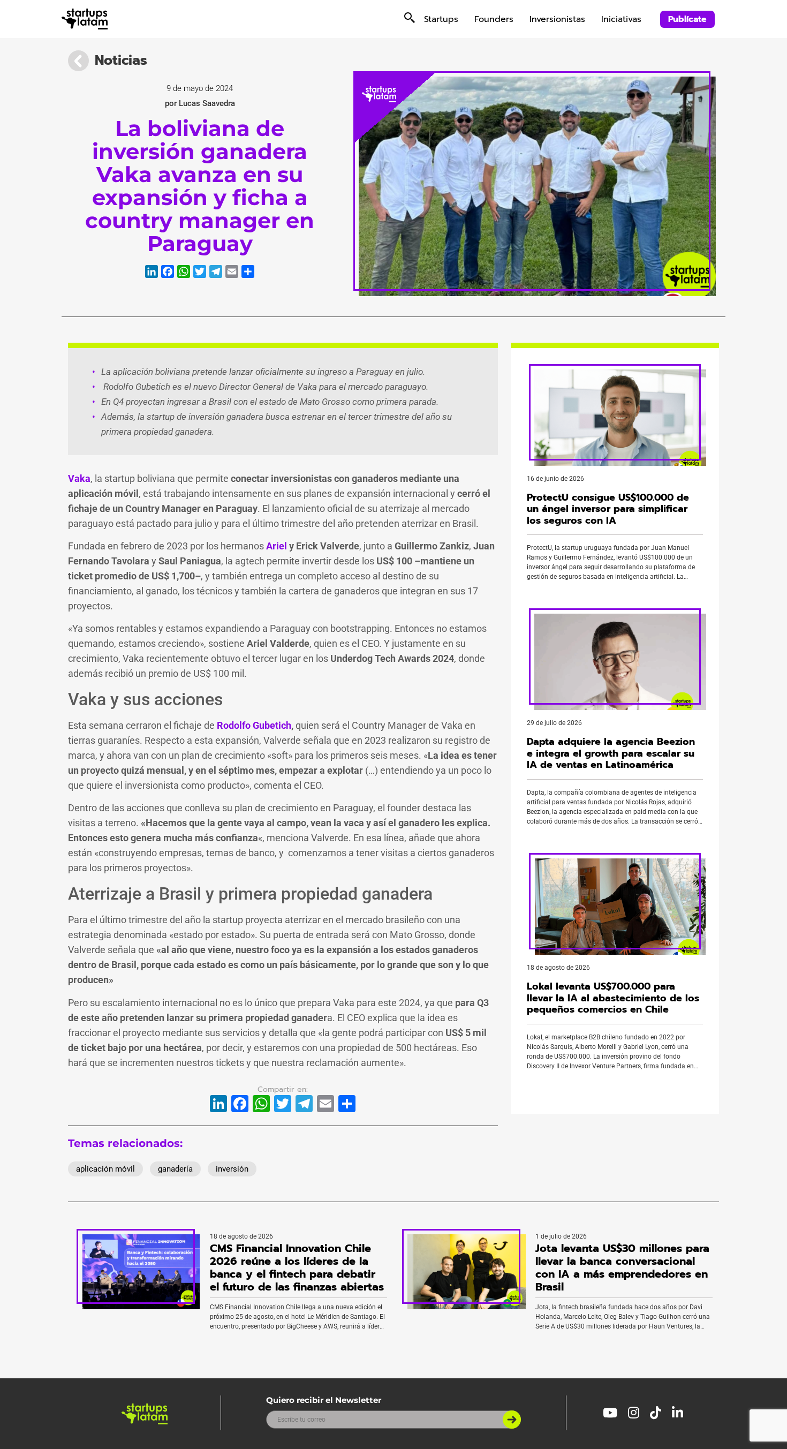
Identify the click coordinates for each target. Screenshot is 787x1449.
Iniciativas (621, 19)
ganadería (175, 1169)
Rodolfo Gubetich (254, 725)
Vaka (79, 478)
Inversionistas (557, 19)
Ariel (276, 546)
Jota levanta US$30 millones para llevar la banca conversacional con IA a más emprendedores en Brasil (622, 1267)
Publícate (687, 19)
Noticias (121, 60)
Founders (493, 19)
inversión (232, 1169)
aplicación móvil (105, 1169)
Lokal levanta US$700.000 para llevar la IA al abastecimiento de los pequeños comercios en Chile (613, 998)
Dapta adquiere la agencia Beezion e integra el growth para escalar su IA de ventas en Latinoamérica (611, 753)
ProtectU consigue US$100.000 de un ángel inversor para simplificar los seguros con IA (608, 509)
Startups (441, 19)
